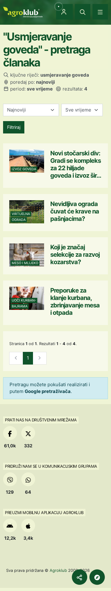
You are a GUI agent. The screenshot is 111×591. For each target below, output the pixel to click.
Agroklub (58, 570)
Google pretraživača (48, 391)
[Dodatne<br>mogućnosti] (97, 577)
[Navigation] (100, 11)
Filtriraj (13, 127)
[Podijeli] (79, 577)
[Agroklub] (23, 11)
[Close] (82, 11)
